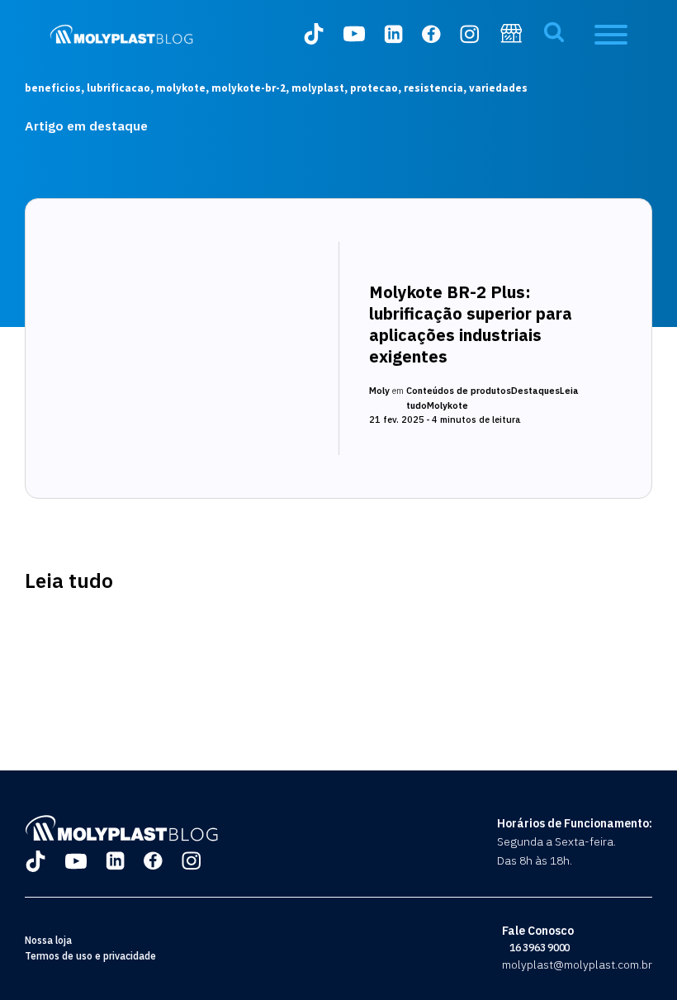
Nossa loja (48, 940)
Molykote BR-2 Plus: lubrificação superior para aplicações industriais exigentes (470, 324)
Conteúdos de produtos (458, 390)
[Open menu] (610, 35)
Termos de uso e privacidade (90, 956)
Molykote (447, 405)
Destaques (535, 390)
